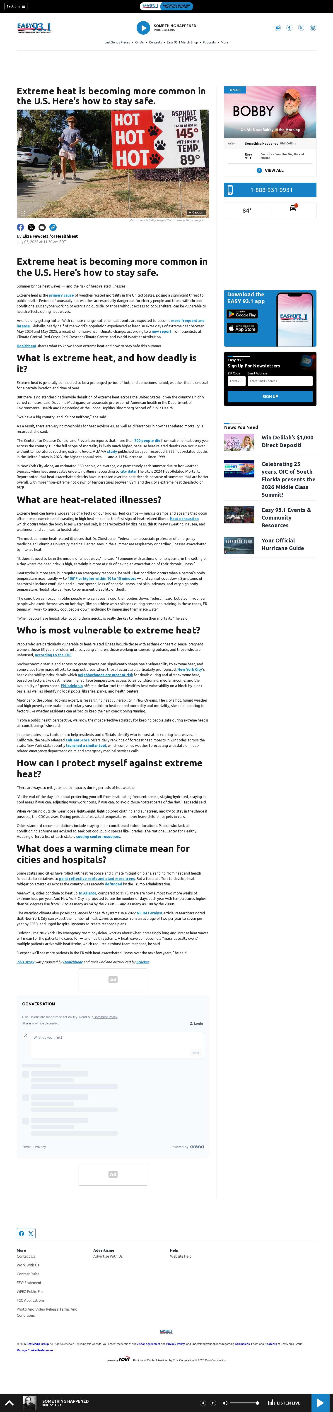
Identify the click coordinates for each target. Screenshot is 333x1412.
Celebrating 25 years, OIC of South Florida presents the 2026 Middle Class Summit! (289, 479)
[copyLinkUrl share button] (53, 227)
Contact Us (26, 1256)
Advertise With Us (108, 1256)
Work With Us (28, 1265)
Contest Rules (28, 1274)
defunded (113, 884)
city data (128, 471)
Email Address (258, 373)
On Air (139, 42)
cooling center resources (98, 836)
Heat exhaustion (184, 519)
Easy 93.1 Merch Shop (182, 42)
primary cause (61, 295)
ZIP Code (234, 373)
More (224, 42)
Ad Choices (242, 1344)
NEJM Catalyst (149, 913)
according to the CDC (53, 655)
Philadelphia (72, 686)
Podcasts (209, 42)
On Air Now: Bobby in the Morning (270, 130)
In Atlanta (87, 893)
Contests (155, 42)
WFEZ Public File (30, 1292)
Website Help (180, 1256)
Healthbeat (26, 346)
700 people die (147, 441)
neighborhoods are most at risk (105, 675)
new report (161, 331)
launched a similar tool (86, 745)
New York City (189, 669)
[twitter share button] (31, 227)
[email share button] (42, 227)
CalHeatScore (78, 740)
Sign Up (270, 396)
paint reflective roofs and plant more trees (97, 879)
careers (272, 1344)
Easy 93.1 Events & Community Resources (286, 517)
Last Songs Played (117, 42)
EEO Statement (29, 1283)
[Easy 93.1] (166, 6)
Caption (196, 212)
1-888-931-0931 (271, 190)
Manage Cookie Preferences (35, 1350)
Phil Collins (164, 30)
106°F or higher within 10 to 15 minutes (102, 578)
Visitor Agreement (148, 1344)
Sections (13, 6)
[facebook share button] (20, 227)
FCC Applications (31, 1300)
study (112, 451)
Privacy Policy (175, 1344)
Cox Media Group (38, 1344)
